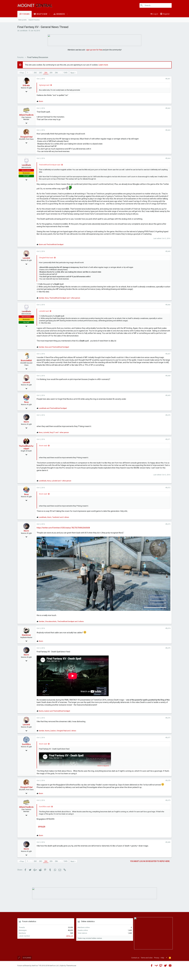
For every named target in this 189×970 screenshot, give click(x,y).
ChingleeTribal (26, 137)
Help (162, 958)
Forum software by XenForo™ (38, 966)
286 (56, 73)
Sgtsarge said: (44, 85)
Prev (22, 73)
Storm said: (43, 446)
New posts (22, 20)
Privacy (156, 958)
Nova (26, 402)
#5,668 (167, 376)
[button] (49, 14)
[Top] (166, 958)
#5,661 (167, 79)
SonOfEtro (26, 744)
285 (51, 73)
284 (45, 73)
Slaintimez (26, 635)
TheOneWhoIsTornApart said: (50, 165)
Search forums (34, 20)
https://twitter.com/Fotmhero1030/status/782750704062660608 (63, 528)
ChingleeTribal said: (46, 258)
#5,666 (167, 305)
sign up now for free (94, 50)
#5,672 (167, 488)
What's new (42, 14)
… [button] (30, 73)
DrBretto (26, 85)
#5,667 (167, 354)
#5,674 (167, 628)
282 (35, 73)
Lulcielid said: (44, 311)
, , (59, 298)
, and (54, 347)
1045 (65, 73)
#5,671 (167, 439)
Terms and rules (146, 958)
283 (40, 73)
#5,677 (167, 737)
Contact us (135, 958)
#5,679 (167, 800)
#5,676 (167, 718)
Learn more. (103, 65)
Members (60, 14)
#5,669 (167, 395)
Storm (26, 422)
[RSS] (170, 958)
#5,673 (167, 524)
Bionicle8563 (26, 360)
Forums (26, 14)
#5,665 (167, 251)
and (51, 244)
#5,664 (167, 158)
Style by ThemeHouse (68, 966)
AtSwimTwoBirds (26, 115)
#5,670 (167, 415)
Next (72, 73)
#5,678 (167, 780)
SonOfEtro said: (45, 807)
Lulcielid (26, 258)
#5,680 (167, 842)
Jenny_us (69, 936)
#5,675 (167, 648)
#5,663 (167, 130)
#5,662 (167, 108)
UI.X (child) (27, 958)
